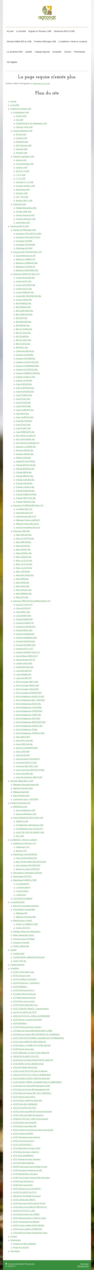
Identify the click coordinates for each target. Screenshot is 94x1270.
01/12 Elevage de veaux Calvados (27, 1159)
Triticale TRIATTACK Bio (26, 498)
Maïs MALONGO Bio (25, 575)
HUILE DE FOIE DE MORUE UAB (30, 832)
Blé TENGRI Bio (22, 336)
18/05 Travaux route (21, 975)
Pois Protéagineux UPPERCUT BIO (30, 733)
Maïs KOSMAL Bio (24, 553)
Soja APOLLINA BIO (24, 740)
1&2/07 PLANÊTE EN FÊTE (24, 1108)
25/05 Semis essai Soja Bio (24, 1122)
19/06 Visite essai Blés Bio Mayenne (28, 1115)
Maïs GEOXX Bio (23, 546)
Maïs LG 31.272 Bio (24, 568)
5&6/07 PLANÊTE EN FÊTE (25, 1012)
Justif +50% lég (19, 961)
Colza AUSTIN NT (23, 608)
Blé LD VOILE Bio (23, 332)
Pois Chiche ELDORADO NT (27, 443)
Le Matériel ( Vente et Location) (23, 839)
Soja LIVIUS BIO (23, 751)
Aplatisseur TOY (23, 847)
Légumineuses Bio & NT (26, 516)
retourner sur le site (41, 83)
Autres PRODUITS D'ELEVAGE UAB (28, 817)
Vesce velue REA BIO (24, 773)
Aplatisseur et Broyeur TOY (24, 843)
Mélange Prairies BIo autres (27, 523)
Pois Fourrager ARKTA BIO (27, 681)
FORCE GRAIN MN (21, 946)
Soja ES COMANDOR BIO (27, 748)
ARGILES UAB (22, 821)
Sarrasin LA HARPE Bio (26, 446)
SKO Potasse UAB (23, 145)
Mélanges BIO (22, 913)
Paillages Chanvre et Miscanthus (27, 931)
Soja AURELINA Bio (24, 744)
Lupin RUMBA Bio (23, 674)
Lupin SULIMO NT (24, 678)
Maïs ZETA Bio (22, 597)
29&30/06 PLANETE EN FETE (26, 1056)
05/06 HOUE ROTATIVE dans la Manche (30, 1071)
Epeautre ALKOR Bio (24, 354)
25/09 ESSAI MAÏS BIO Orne (25, 1005)
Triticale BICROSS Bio (25, 468)
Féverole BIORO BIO (24, 619)
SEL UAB (20, 836)
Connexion (84, 1264)
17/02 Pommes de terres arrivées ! (27, 1027)
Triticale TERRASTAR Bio (26, 494)
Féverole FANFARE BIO (25, 626)
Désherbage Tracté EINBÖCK (25, 854)
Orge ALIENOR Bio (24, 384)
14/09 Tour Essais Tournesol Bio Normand (31, 1177)
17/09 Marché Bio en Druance (25, 1174)
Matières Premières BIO (23, 788)
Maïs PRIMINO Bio (24, 593)
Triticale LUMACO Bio (25, 487)
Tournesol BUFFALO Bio (26, 762)
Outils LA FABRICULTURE (27, 924)
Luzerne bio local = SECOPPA (25, 799)
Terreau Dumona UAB (25, 215)
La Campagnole (22, 883)
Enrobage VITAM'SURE (25, 244)
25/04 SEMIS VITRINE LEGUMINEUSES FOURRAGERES (37, 1082)
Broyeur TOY (21, 850)
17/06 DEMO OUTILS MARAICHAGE (28, 1063)
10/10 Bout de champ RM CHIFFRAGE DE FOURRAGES (36, 1034)
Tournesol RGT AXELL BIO (27, 766)
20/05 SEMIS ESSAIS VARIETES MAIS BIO (31, 1078)
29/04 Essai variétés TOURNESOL (28, 1229)
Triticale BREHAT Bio (24, 476)
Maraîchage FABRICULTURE (25, 880)
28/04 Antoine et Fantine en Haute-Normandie (33, 1130)
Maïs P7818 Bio (22, 579)
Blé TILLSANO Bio (23, 340)
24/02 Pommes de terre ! (24, 990)
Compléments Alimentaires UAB (29, 825)
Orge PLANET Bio (23, 428)
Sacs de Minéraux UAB (25, 810)
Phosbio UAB (21, 152)
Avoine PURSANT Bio (25, 292)
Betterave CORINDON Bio (27, 263)
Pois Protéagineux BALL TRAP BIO (30, 700)
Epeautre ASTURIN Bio (25, 358)
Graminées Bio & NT (24, 512)
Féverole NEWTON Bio (25, 641)
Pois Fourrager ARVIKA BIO (27, 685)
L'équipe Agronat (17, 964)
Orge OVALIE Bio (23, 424)
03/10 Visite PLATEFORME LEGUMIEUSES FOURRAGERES (38, 1038)
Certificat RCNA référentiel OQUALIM (28, 957)
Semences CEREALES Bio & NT (26, 274)
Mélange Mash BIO (21, 792)
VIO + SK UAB (22, 197)
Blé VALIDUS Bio (23, 343)
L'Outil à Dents (22, 891)
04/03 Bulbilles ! (20, 986)
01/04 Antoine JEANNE (23, 1133)
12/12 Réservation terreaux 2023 (26, 1148)
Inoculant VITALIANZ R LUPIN (28, 233)
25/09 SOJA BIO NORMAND (25, 1104)
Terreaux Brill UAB (23, 211)
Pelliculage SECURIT (24, 248)
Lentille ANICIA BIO (24, 663)
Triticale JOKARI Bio (24, 483)
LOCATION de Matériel (22, 898)
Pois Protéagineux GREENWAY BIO (31, 722)
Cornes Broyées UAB (24, 163)
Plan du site (29, 1264)
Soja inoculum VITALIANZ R (28, 759)
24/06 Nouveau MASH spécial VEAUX (29, 1203)
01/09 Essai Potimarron (23, 1181)
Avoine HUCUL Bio (24, 288)
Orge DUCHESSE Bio (25, 391)
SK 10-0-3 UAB (22, 171)
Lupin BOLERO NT (24, 670)
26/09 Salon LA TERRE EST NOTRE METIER (32, 1045)
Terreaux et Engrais (21, 942)
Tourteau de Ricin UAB (25, 186)
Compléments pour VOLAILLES (29, 828)
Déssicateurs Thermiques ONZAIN (27, 872)
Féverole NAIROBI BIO (25, 634)
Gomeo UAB (21, 160)
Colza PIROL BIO (23, 612)
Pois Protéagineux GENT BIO (28, 718)
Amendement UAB (21, 112)
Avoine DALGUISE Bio (25, 277)
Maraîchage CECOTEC (22, 876)
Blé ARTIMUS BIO (23, 307)
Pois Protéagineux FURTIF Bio (28, 714)
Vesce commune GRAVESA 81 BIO (30, 770)
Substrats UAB (19, 204)
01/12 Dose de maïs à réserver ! (26, 1152)
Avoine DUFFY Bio (23, 281)
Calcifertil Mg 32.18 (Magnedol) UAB (31, 123)
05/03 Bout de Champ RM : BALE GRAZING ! (32, 1093)
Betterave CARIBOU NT (25, 259)
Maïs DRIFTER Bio (23, 542)
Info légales (15, 1251)
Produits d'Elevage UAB (20, 803)
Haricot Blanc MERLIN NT (27, 656)
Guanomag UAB (22, 189)
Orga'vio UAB (21, 167)
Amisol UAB (21, 116)
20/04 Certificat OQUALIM (24, 979)
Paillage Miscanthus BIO (26, 208)
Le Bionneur (21, 894)
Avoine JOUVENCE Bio (25, 285)
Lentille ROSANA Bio (25, 667)
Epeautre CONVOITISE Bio (27, 362)
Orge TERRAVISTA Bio (25, 432)
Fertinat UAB (21, 138)
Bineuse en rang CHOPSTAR (27, 869)
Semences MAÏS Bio (21, 531)
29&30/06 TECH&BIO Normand (27, 1196)
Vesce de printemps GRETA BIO (29, 777)
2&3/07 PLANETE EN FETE (25, 1192)
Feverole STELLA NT (24, 648)
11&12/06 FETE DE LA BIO (24, 1210)
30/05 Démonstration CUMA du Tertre (29, 1218)
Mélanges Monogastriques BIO (26, 784)
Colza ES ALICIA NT (24, 604)
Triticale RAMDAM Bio (25, 490)
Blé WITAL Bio (22, 347)
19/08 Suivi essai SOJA (23, 1185)
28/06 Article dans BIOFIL (24, 1199)
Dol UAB (19, 119)
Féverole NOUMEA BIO (25, 645)
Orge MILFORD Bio (24, 421)
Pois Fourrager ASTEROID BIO (29, 692)
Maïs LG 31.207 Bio (24, 560)
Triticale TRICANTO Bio (25, 501)
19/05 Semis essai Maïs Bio (24, 1126)
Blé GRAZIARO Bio (23, 321)
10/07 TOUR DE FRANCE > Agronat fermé (31, 1008)
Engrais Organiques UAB (23, 156)
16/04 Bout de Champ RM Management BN (31, 1085)
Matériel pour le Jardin (22, 920)
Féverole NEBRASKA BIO (26, 637)
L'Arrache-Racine (23, 887)
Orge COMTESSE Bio (25, 388)
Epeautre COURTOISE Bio (27, 369)
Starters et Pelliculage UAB (24, 230)
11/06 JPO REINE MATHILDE (25, 1067)
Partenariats (15, 1240)
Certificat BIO (18, 953)
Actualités (14, 968)
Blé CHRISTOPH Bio (24, 314)
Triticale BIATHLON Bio (26, 465)
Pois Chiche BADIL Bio (25, 439)
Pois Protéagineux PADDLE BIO (29, 726)
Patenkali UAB (22, 141)
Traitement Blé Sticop (25, 351)
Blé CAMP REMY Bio (24, 310)
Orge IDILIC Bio (22, 413)
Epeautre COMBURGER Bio (27, 366)
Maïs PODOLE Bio (24, 590)
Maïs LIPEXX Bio (23, 571)
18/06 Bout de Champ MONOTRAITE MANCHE (33, 1060)
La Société (14, 105)
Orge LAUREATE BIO (25, 417)
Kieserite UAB (21, 149)
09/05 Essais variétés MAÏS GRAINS (28, 1225)
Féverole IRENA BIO (24, 630)
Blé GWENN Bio (23, 325)
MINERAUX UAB (20, 806)
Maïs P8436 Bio (22, 582)
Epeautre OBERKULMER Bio (28, 373)
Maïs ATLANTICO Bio (25, 538)
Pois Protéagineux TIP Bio (26, 729)
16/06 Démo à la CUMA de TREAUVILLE (30, 1207)
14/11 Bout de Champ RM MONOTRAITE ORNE (32, 1030)
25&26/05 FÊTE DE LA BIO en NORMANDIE (32, 1074)
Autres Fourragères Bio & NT (28, 527)
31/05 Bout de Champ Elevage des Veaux (30, 1232)
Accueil (13, 101)
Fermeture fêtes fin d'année (24, 994)
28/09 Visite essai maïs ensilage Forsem (30, 1166)
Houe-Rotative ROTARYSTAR (28, 865)
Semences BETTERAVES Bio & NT (27, 252)
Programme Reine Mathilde (24, 1243)
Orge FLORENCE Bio (25, 410)
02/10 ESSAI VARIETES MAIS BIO (27, 1100)
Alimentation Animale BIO (24, 909)
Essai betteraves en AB (25, 255)
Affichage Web (83, 1266)
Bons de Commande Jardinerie (26, 906)
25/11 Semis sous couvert (24, 1001)
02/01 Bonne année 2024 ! (24, 1097)
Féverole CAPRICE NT (25, 623)
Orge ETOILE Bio (23, 399)
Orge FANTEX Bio (23, 406)
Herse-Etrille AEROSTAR (26, 858)
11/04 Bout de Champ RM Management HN (31, 1089)
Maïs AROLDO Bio (24, 534)
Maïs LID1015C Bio (23, 557)
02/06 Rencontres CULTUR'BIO (26, 1214)
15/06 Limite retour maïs (23, 972)
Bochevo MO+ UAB (24, 200)
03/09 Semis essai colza (23, 1049)
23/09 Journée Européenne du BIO (27, 1170)
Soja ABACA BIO (23, 737)
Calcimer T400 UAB (24, 127)
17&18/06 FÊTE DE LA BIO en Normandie (30, 1119)
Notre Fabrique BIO (21, 795)
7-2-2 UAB (20, 178)
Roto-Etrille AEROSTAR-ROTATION (31, 861)
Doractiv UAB (21, 193)
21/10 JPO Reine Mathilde (23, 1163)
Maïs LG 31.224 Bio (24, 564)
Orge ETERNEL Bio (24, 395)
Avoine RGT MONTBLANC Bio (28, 296)
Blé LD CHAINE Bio (24, 329)
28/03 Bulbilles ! (20, 1023)
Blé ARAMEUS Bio (23, 303)
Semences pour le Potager (24, 939)
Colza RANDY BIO (23, 615)
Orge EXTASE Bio (23, 402)
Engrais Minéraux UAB (22, 130)
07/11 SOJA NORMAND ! (23, 1155)
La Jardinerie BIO (17, 902)
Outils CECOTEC (23, 928)
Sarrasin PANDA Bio (24, 450)
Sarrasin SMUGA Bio (25, 454)
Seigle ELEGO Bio (23, 457)
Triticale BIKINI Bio (24, 472)
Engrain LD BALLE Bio (25, 377)
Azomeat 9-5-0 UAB (24, 182)
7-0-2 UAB (20, 175)
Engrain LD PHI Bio (24, 380)
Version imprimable (16, 1264)
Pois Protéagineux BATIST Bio (28, 703)
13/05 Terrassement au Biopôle (26, 1221)
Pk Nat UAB (21, 134)
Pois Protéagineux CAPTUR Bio (29, 707)
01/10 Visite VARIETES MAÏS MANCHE (29, 1041)
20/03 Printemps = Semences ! (26, 983)
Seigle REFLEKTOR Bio (25, 461)
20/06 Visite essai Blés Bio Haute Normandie (32, 1111)
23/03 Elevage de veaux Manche (26, 1137)
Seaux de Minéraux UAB (26, 814)
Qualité (13, 950)
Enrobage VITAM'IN (24, 241)
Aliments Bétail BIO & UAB (21, 781)
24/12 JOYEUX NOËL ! (22, 1144)
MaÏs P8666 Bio (22, 586)
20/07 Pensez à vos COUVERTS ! (27, 1188)
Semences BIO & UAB (19, 226)
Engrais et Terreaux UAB (20, 108)
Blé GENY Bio (21, 318)
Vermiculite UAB (23, 222)
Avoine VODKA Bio (24, 299)
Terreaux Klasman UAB (25, 219)
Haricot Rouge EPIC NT (25, 659)
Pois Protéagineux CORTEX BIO (29, 711)
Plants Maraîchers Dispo (23, 935)
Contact (13, 1236)
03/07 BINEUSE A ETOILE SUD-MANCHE (31, 1052)
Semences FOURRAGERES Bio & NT (28, 505)
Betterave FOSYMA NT (25, 266)
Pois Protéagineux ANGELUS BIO (30, 696)
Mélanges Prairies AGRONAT (28, 520)
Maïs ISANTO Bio (23, 549)
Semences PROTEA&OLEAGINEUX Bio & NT (32, 601)
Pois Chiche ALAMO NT (26, 435)
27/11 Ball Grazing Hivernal (24, 997)
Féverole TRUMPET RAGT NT (28, 652)
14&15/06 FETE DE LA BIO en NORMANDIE (31, 1016)
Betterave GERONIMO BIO (27, 270)
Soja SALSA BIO (23, 755)
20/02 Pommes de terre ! (24, 1141)
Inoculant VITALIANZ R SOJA (28, 237)
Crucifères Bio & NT (24, 509)
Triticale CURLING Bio (25, 479)
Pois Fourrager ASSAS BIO (27, 689)
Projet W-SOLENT (21, 1247)
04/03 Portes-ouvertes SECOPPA (27, 1019)
